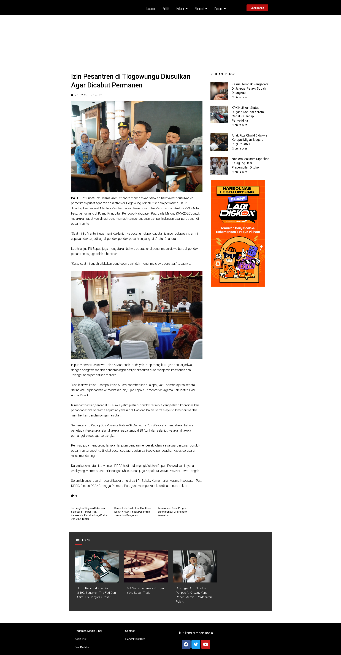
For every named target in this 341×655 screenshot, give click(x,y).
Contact (130, 631)
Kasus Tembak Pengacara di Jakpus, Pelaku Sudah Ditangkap (250, 88)
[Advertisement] (170, 42)
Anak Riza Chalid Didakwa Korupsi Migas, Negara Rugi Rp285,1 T (249, 139)
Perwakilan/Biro (135, 639)
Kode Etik (80, 639)
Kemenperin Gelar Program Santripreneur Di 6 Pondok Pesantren (173, 512)
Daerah (218, 8)
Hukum (180, 8)
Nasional (150, 8)
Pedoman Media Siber (88, 631)
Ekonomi (199, 8)
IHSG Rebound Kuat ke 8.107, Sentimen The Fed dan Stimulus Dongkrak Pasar (96, 592)
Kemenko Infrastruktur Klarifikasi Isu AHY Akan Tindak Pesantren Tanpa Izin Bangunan (132, 512)
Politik (166, 8)
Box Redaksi (82, 647)
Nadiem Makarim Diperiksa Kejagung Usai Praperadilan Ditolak (250, 163)
